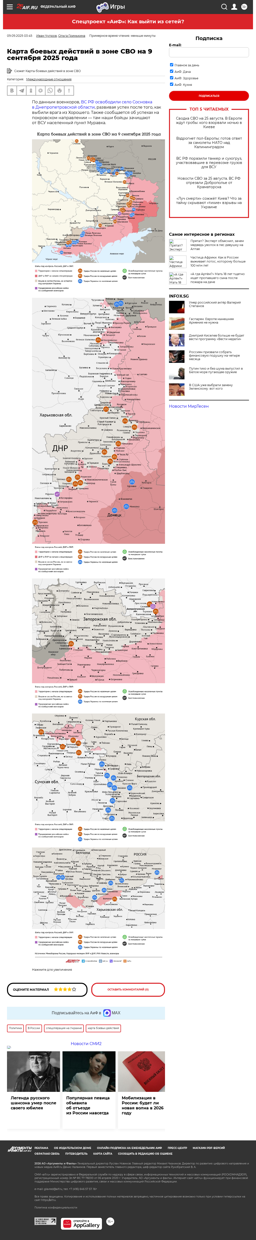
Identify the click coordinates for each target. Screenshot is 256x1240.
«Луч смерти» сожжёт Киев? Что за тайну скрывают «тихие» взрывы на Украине (209, 202)
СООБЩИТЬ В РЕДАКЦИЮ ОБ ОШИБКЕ (145, 1153)
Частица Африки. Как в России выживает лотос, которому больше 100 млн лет (218, 261)
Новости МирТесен (189, 406)
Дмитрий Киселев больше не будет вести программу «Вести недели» (216, 337)
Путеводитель (76, 1153)
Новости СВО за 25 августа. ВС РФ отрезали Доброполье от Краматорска (209, 182)
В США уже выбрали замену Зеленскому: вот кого (211, 386)
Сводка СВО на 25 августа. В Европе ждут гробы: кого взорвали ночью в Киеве (209, 122)
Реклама (41, 1148)
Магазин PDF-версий (209, 1148)
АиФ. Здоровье (186, 78)
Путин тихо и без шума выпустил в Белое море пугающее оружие (216, 370)
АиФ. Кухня (183, 85)
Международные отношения (49, 79)
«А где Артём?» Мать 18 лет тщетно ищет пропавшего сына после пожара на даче (217, 278)
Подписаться (209, 96)
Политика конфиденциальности (55, 1207)
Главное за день (186, 65)
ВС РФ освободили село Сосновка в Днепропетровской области (92, 105)
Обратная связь (47, 1153)
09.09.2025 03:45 (19, 36)
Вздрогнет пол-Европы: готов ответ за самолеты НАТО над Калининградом (209, 142)
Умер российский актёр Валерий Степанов (215, 304)
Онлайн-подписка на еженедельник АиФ (129, 1148)
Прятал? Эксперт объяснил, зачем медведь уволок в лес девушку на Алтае (217, 245)
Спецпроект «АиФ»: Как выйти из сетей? (128, 22)
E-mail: (175, 45)
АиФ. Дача (182, 72)
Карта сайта (102, 1153)
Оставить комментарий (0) (128, 989)
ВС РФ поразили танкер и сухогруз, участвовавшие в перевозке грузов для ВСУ (209, 162)
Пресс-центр (177, 1148)
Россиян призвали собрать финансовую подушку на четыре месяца (214, 355)
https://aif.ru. (48, 1200)
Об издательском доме (72, 1148)
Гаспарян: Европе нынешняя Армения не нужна (211, 320)
